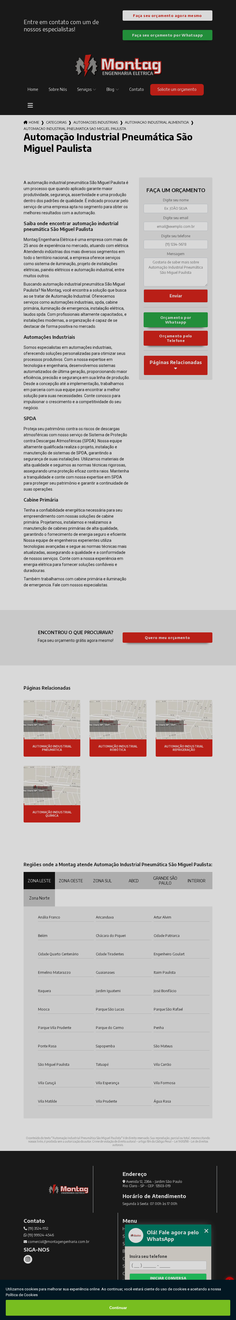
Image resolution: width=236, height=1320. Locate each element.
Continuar (118, 1308)
